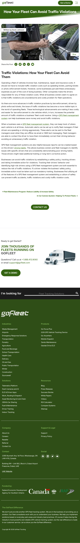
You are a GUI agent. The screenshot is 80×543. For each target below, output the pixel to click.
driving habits (20, 148)
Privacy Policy (46, 436)
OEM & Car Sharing (9, 402)
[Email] (33, 64)
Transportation (7, 339)
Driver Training (8, 409)
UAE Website (7, 471)
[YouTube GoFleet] (57, 456)
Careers (5, 436)
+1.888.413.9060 (30, 259)
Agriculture (6, 346)
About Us (5, 433)
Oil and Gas (6, 362)
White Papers (46, 396)
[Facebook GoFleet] (43, 456)
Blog (74, 54)
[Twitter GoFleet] (52, 456)
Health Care (6, 355)
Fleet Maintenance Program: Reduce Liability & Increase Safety (29, 192)
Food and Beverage (9, 349)
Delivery (5, 359)
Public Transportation (10, 365)
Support (44, 433)
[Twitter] (20, 64)
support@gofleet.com (19, 262)
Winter (4, 369)
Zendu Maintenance (48, 342)
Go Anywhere (46, 336)
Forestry (5, 342)
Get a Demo (65, 3)
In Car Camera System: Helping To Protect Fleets (56, 196)
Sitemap (44, 409)
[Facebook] (16, 64)
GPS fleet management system (35, 124)
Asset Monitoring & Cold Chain (14, 399)
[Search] (77, 293)
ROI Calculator (46, 402)
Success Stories (47, 392)
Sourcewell (6, 375)
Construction (7, 372)
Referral (5, 443)
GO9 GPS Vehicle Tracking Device (54, 332)
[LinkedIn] (24, 64)
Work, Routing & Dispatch (12, 396)
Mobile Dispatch (47, 339)
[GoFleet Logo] (8, 3)
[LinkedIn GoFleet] (48, 456)
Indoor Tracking (8, 412)
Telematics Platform (10, 386)
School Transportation (10, 352)
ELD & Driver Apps (9, 392)
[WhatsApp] (28, 64)
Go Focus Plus (46, 329)
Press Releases (47, 389)
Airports (5, 332)
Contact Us (40, 207)
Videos (43, 399)
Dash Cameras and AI (10, 389)
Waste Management (9, 329)
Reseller (5, 440)
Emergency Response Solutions (14, 336)
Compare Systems (48, 406)
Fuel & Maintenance (9, 406)
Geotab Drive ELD (48, 346)
